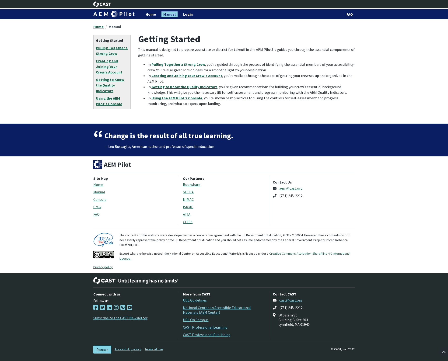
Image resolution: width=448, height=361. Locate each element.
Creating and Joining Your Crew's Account (186, 75)
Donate (102, 349)
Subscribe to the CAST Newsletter (120, 318)
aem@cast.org (291, 188)
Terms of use (154, 349)
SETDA (188, 192)
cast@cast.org (290, 300)
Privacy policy (103, 267)
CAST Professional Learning (205, 327)
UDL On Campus (195, 319)
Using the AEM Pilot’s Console (176, 98)
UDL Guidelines (195, 300)
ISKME (188, 207)
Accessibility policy (128, 349)
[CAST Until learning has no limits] (135, 280)
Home (98, 26)
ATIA (186, 214)
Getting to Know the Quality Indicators (184, 86)
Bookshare (191, 184)
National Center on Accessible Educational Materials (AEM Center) (217, 310)
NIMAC (188, 199)
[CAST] (102, 4)
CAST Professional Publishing (207, 334)
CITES (187, 221)
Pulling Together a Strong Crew (178, 64)
